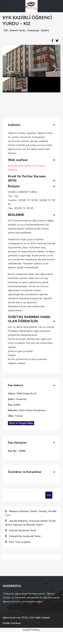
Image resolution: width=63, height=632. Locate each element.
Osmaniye (33, 30)
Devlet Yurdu (17, 30)
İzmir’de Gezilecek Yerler (22, 530)
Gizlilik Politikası (12, 623)
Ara (49, 495)
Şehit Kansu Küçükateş (32, 410)
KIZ (6, 30)
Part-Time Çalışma (19, 542)
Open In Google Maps (21, 423)
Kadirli (45, 30)
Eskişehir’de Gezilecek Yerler (25, 536)
